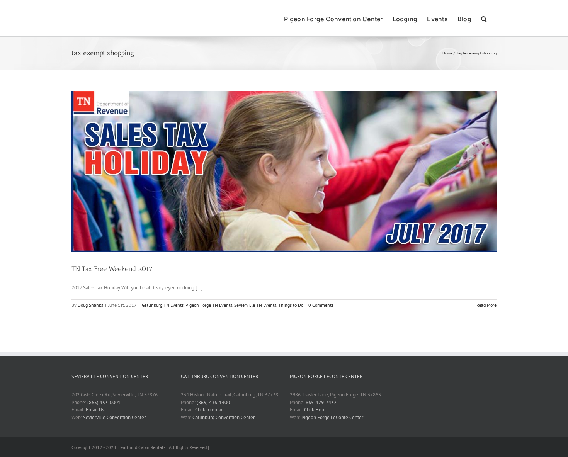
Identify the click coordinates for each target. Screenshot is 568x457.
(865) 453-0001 (104, 402)
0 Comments (320, 305)
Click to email (209, 409)
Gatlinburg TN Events (163, 305)
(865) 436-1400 (213, 402)
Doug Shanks (90, 305)
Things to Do (290, 305)
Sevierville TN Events (255, 305)
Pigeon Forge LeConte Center (332, 417)
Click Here (315, 409)
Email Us (95, 409)
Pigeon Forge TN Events (208, 305)
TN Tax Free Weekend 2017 (112, 269)
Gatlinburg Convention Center (223, 417)
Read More (486, 305)
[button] (484, 18)
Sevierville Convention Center (114, 417)
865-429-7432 (321, 402)
